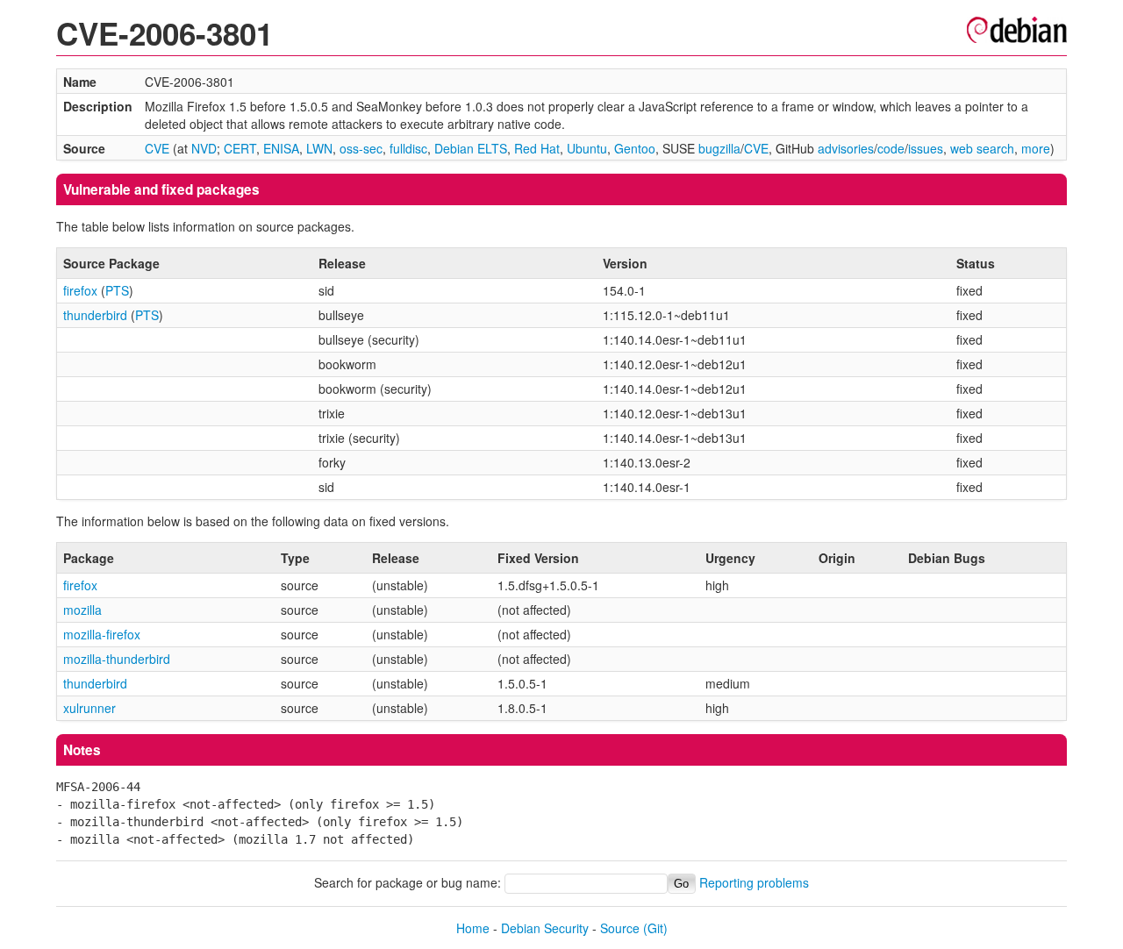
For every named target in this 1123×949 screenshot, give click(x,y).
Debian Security (545, 928)
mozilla (82, 609)
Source (620, 928)
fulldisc (408, 148)
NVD (204, 148)
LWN (319, 148)
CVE (157, 148)
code (891, 148)
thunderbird (95, 315)
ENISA (281, 148)
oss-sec (361, 148)
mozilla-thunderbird (116, 658)
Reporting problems (754, 882)
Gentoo (634, 148)
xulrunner (89, 708)
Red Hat (537, 148)
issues (925, 148)
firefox (80, 290)
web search (982, 148)
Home (473, 928)
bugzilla (719, 148)
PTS (117, 290)
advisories (846, 148)
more (1035, 148)
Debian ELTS (470, 148)
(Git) (655, 928)
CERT (240, 148)
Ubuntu (587, 148)
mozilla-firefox (101, 634)
